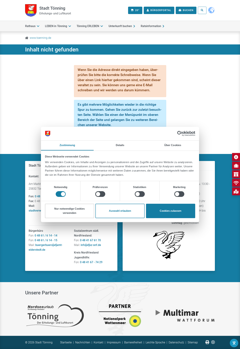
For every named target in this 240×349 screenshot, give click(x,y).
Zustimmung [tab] (67, 145)
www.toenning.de (40, 37)
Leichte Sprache (155, 342)
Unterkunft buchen (120, 26)
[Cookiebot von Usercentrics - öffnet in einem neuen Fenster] (179, 133)
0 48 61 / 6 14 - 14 (46, 235)
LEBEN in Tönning (56, 26)
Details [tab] (120, 145)
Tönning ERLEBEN (88, 26)
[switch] (100, 194)
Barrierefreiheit (133, 342)
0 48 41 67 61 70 (90, 240)
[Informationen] (236, 157)
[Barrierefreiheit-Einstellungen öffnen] (234, 343)
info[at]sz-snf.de (91, 245)
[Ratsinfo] (236, 174)
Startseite (66, 342)
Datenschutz (176, 342)
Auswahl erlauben (120, 210)
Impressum (114, 342)
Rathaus (30, 26)
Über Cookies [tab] (172, 145)
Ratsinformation (151, 26)
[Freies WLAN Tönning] (236, 183)
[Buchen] (236, 166)
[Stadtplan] (236, 191)
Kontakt (98, 342)
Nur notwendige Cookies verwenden (69, 210)
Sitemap (193, 342)
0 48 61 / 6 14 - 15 (46, 240)
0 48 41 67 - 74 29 (91, 262)
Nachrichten (82, 342)
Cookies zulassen (170, 210)
